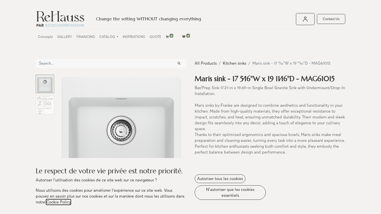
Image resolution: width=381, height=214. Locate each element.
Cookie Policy (58, 202)
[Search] (179, 63)
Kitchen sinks (234, 63)
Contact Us (331, 19)
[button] (66, 144)
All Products (206, 63)
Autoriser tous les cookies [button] (220, 178)
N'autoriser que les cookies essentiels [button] (230, 192)
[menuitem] (45, 37)
